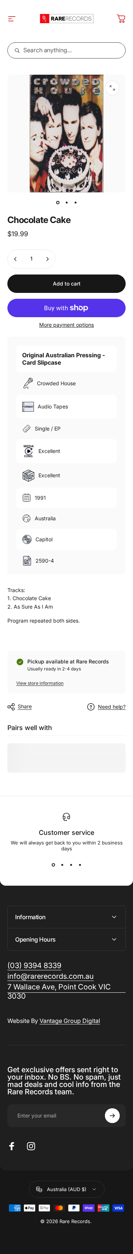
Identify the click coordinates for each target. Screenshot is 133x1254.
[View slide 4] (79, 864)
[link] (66, 991)
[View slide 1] (53, 864)
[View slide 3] (70, 864)
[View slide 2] (62, 864)
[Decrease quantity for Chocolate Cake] (15, 259)
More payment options (66, 325)
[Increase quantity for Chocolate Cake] (47, 259)
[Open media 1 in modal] (112, 88)
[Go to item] (57, 202)
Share (25, 706)
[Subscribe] (112, 1115)
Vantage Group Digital (70, 1020)
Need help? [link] (112, 707)
